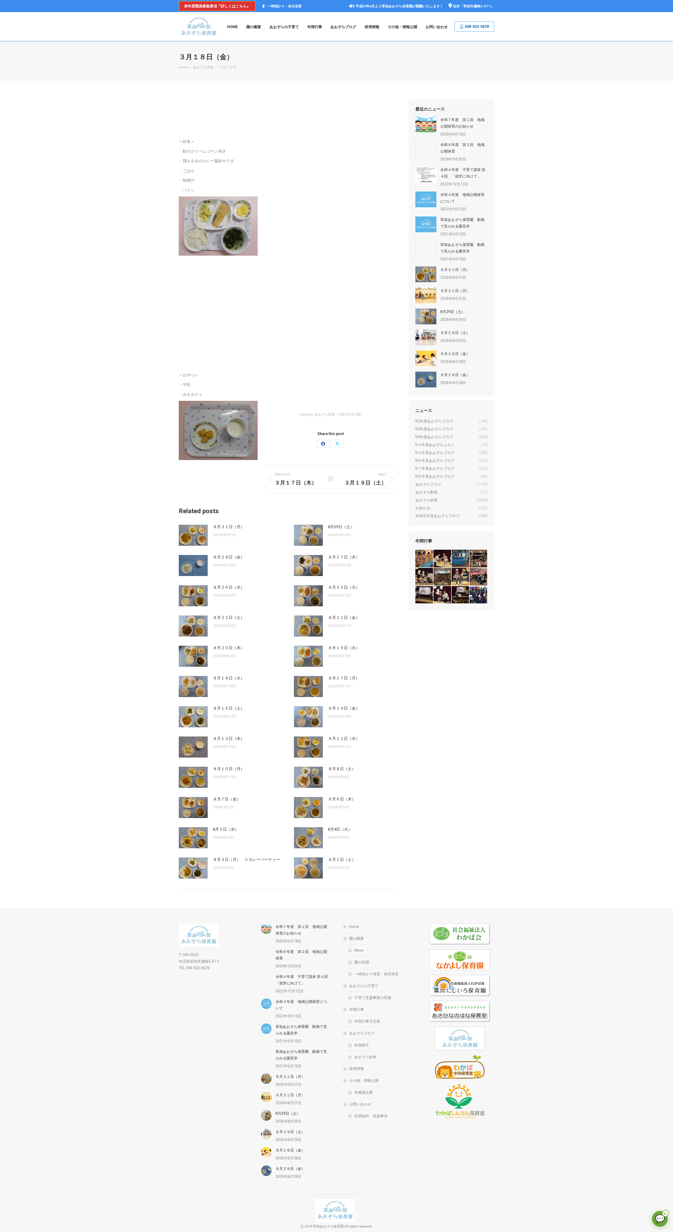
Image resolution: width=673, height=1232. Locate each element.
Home (354, 927)
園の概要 (356, 938)
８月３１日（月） (228, 526)
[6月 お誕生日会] (424, 577)
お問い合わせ (360, 1104)
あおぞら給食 (324, 414)
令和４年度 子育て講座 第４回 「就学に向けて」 (462, 173)
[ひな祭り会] (424, 595)
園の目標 (361, 962)
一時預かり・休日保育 (285, 6)
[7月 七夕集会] (479, 559)
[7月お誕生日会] (443, 559)
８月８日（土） (342, 768)
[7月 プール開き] (461, 559)
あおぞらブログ (362, 1033)
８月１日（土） (342, 859)
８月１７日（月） (344, 678)
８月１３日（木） (228, 738)
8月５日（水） (226, 829)
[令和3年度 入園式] (479, 577)
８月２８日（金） (228, 557)
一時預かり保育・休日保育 (376, 974)
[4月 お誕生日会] (461, 577)
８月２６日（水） (228, 587)
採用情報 (356, 1069)
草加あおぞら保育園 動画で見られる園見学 (462, 223)
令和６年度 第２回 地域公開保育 (462, 148)
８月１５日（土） (228, 708)
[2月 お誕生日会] (443, 595)
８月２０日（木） (228, 647)
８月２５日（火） (344, 587)
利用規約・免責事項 (371, 1116)
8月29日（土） (341, 526)
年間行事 (356, 1009)
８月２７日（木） (344, 557)
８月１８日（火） (228, 678)
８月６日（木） (342, 799)
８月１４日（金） (344, 708)
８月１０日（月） (228, 768)
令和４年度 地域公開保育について (462, 198)
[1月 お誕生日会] (461, 595)
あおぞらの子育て (364, 986)
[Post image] (193, 535)
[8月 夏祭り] (424, 559)
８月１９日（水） (344, 647)
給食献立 (361, 1045)
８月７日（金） (227, 799)
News (359, 950)
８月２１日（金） (344, 617)
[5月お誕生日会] (443, 577)
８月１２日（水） (344, 738)
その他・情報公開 (364, 1080)
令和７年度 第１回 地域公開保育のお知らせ (462, 123)
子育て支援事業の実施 (372, 998)
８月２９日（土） (455, 333)
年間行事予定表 (367, 1021)
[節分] (479, 595)
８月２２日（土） (228, 617)
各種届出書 (363, 1092)
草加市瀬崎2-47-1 (477, 6)
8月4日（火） (340, 829)
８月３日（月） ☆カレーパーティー (246, 859)
